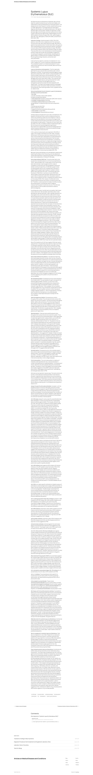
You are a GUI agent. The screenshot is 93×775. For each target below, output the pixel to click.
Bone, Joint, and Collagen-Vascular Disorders (43, 16)
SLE (38, 696)
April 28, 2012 (77, 738)
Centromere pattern (57, 694)
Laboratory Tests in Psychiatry (21, 745)
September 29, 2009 (35, 718)
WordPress (77, 772)
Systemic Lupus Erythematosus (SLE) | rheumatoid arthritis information (42, 719)
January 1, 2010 (76, 741)
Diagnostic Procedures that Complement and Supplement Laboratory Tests (32, 741)
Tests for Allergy (18, 748)
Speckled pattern (42, 696)
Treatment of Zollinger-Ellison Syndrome (24, 738)
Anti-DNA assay (33, 694)
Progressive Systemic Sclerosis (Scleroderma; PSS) (68, 706)
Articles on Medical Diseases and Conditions (25, 1)
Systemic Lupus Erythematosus (52, 696)
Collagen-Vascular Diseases (20, 706)
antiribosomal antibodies (49, 694)
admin (35, 16)
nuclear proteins (33, 696)
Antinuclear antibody (41, 694)
